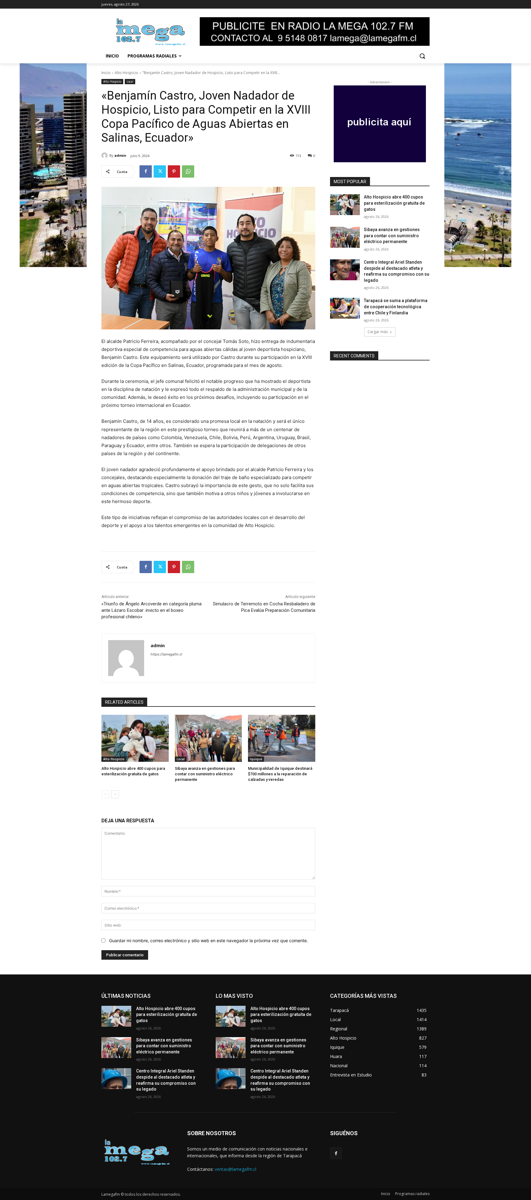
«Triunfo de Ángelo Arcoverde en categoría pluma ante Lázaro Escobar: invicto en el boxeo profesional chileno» (151, 610)
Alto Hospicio (126, 72)
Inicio (106, 72)
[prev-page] (105, 794)
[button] (422, 56)
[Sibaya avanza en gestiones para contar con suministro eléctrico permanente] (208, 738)
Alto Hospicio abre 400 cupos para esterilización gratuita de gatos (394, 203)
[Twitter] (160, 171)
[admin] (105, 155)
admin (120, 155)
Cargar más (378, 331)
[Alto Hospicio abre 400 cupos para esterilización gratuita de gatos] (135, 738)
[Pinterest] (174, 171)
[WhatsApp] (188, 171)
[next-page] (115, 794)
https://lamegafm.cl (166, 654)
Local (130, 81)
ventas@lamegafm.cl (235, 1169)
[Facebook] (146, 171)
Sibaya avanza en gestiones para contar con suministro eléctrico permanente (205, 774)
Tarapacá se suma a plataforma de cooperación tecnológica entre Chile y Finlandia (395, 306)
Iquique (256, 759)
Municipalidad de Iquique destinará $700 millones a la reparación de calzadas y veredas (280, 774)
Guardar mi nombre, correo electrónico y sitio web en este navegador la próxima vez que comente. (208, 940)
